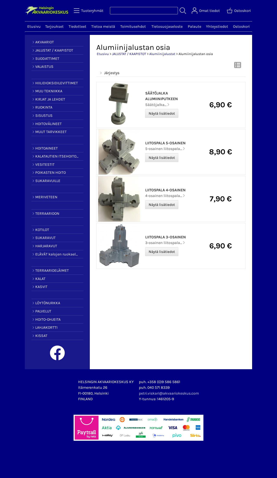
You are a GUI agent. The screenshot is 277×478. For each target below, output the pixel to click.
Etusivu (34, 26)
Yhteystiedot (217, 26)
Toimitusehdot (133, 26)
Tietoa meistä (103, 26)
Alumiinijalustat (162, 54)
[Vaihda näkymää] (237, 66)
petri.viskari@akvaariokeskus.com (169, 393)
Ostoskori (241, 26)
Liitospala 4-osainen (165, 190)
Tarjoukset (54, 26)
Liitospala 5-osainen (165, 143)
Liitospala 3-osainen (165, 237)
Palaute (194, 26)
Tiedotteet (77, 26)
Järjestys (111, 73)
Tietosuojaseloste (167, 26)
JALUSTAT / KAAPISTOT (129, 54)
